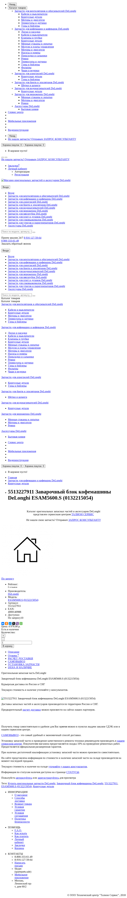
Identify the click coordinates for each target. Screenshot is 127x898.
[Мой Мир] (10, 623)
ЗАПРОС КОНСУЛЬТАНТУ (84, 520)
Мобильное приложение (22, 876)
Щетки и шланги (30, 85)
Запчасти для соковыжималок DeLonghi (30, 219)
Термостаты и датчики (34, 22)
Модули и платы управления (37, 46)
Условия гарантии (20, 808)
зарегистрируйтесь (48, 777)
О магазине (21, 795)
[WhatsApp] (21, 623)
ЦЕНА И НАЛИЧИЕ (20, 667)
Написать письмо (20, 864)
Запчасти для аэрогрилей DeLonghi (34, 73)
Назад (12, 4)
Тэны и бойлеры (30, 25)
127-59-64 (32, 237)
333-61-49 (10, 240)
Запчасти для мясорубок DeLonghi (27, 213)
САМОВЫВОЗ (16, 661)
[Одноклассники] (6, 623)
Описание (13, 651)
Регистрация (22, 174)
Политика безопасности (22, 820)
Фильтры (26, 67)
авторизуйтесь (24, 777)
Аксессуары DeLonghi (27, 106)
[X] (13, 623)
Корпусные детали (31, 17)
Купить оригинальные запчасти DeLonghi (31, 783)
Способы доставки (20, 799)
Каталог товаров (17, 8)
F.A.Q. (18, 830)
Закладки (20, 845)
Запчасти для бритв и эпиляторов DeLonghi (39, 82)
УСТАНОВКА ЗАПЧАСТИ (24, 664)
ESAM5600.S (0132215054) (16, 786)
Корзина (19, 848)
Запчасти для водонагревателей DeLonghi (38, 88)
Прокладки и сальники (34, 55)
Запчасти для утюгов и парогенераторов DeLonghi (36, 222)
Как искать (21, 833)
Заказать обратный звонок (16, 243)
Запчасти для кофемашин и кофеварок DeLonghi (42, 28)
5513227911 (111, 783)
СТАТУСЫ (72, 772)
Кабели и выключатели (34, 14)
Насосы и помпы (30, 52)
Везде (11, 193)
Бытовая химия (29, 109)
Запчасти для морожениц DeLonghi (34, 94)
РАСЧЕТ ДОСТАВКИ (20, 658)
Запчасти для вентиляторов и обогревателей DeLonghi (45, 11)
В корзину (8, 646)
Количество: (8, 632)
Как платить (21, 836)
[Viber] (17, 623)
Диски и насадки (30, 31)
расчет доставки (32, 709)
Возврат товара (23, 803)
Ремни (24, 58)
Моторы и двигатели (33, 20)
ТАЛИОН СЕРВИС (82, 514)
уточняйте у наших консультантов (67, 766)
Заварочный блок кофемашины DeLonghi (80, 783)
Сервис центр (15, 112)
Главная (12, 477)
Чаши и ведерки (30, 70)
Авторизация (22, 171)
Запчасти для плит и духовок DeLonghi (30, 216)
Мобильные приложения (22, 121)
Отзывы (13, 655)
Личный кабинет (19, 841)
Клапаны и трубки (31, 37)
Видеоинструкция (18, 130)
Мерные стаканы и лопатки (36, 43)
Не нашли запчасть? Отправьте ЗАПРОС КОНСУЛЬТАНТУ (42, 139)
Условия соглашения (21, 814)
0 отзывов (12, 587)
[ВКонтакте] (2, 623)
